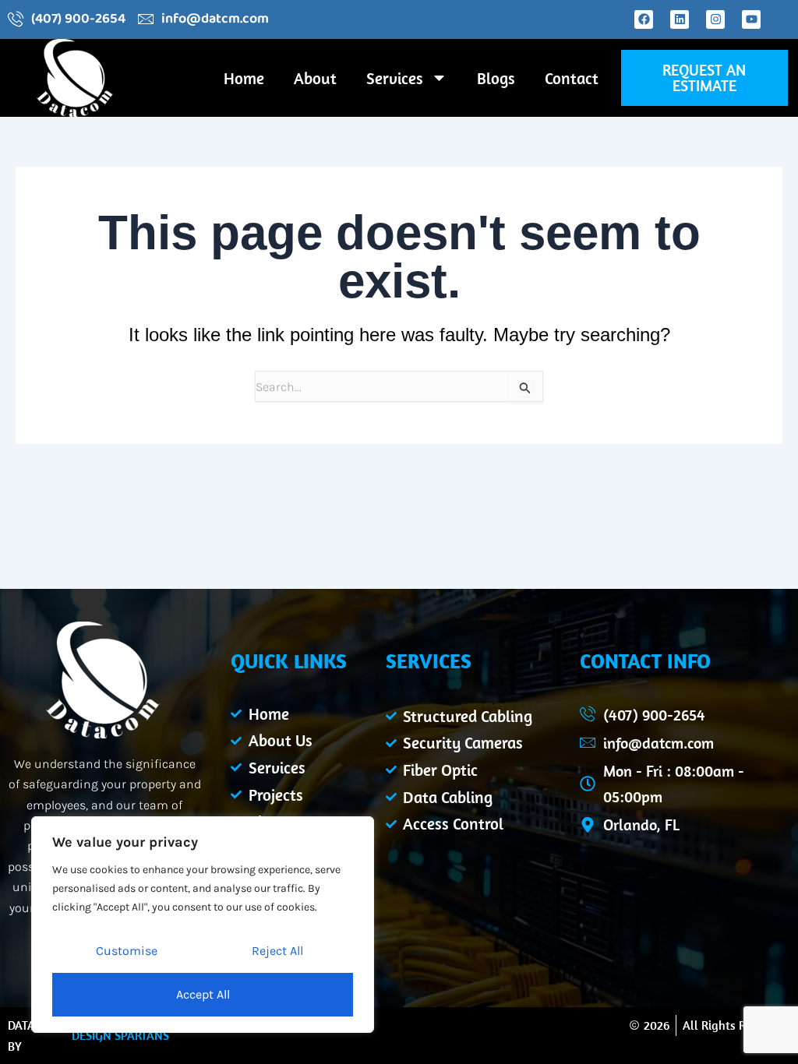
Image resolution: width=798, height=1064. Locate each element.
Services (394, 78)
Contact (571, 78)
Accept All (203, 994)
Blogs (496, 78)
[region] (202, 924)
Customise (126, 950)
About (315, 78)
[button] (704, 78)
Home (244, 78)
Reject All (277, 950)
